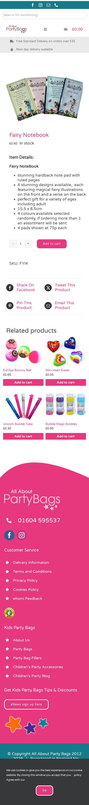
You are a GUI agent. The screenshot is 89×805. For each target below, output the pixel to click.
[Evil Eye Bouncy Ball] (23, 351)
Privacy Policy (25, 580)
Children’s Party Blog (31, 676)
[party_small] (16, 23)
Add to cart (52, 244)
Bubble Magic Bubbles (61, 424)
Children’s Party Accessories (38, 667)
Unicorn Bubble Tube (18, 424)
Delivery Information (31, 562)
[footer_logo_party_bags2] (32, 491)
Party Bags (22, 649)
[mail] (48, 5)
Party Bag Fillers (27, 658)
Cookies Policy (26, 589)
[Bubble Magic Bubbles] (66, 405)
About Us (21, 640)
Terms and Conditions (32, 571)
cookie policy (78, 773)
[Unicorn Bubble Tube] (23, 405)
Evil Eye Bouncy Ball (17, 370)
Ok (44, 790)
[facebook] (33, 5)
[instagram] (40, 5)
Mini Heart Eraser (58, 370)
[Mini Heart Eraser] (66, 351)
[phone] (56, 5)
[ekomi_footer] (9, 609)
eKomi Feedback (27, 598)
